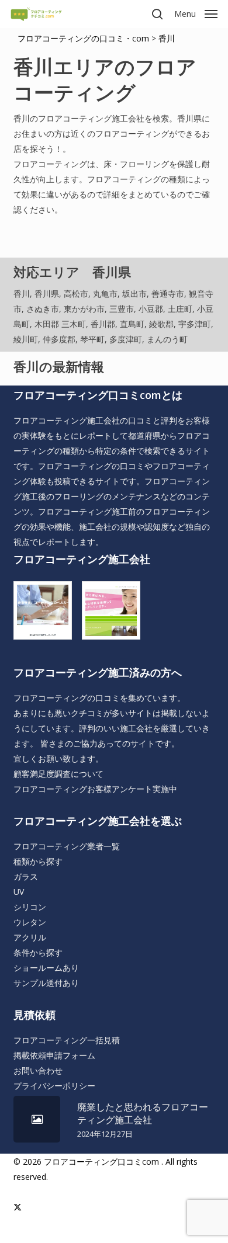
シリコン (29, 906)
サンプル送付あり (46, 982)
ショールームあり (46, 967)
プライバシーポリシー (54, 1085)
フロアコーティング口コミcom (101, 1161)
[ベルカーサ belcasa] (45, 614)
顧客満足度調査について (58, 773)
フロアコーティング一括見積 (66, 1040)
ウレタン (29, 922)
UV (18, 891)
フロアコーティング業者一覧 (66, 846)
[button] (195, 13)
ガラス (25, 876)
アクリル (29, 937)
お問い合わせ (38, 1070)
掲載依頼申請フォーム (54, 1055)
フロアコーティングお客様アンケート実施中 (95, 788)
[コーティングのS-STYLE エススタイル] (114, 614)
